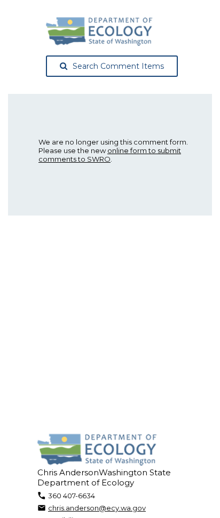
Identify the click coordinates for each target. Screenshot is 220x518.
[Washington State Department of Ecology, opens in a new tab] (99, 31)
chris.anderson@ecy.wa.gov (97, 508)
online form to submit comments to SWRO (109, 154)
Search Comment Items (118, 66)
